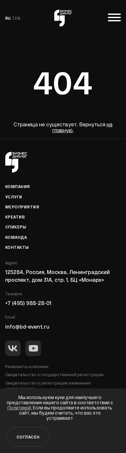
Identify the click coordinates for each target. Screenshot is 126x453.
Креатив (15, 217)
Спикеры (15, 227)
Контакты (17, 247)
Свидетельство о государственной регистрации (54, 374)
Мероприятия (22, 207)
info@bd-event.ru (27, 326)
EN (18, 18)
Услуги (13, 197)
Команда (16, 237)
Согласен (28, 437)
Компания (17, 186)
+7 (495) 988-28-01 (28, 303)
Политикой (19, 407)
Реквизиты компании (26, 366)
